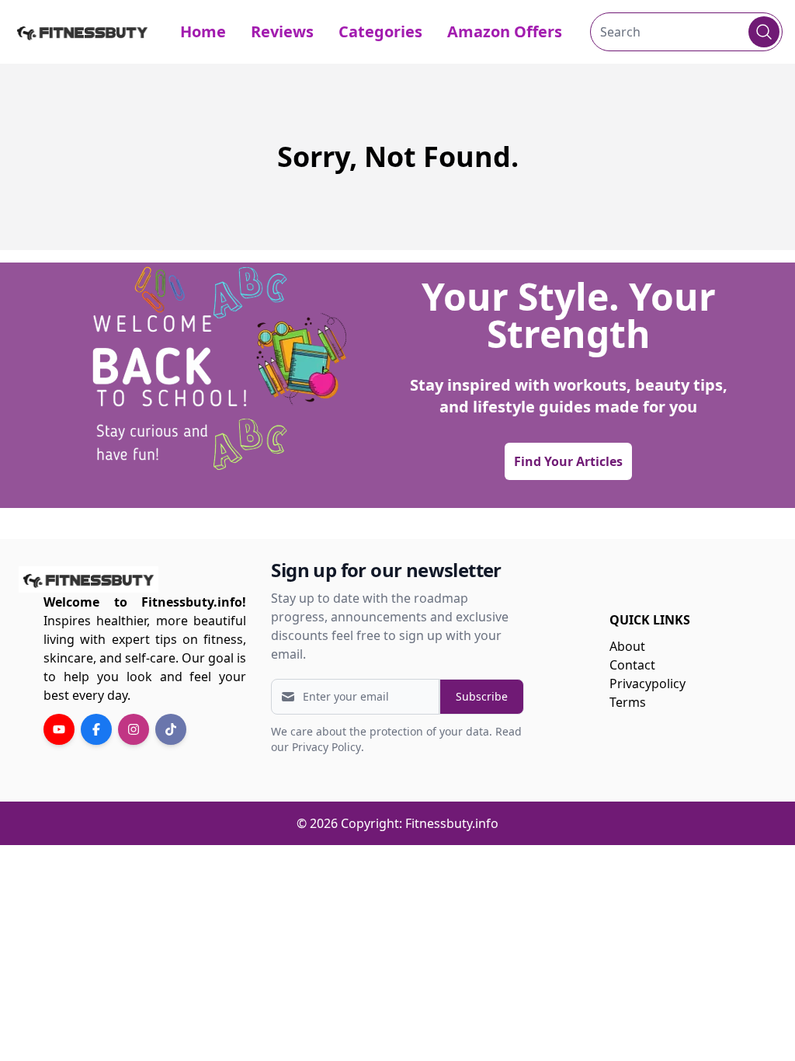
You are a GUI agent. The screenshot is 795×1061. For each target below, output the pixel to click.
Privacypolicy (647, 683)
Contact (632, 664)
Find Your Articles (568, 461)
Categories (380, 31)
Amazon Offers (504, 31)
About (627, 646)
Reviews (282, 31)
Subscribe (482, 696)
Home (203, 31)
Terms (627, 702)
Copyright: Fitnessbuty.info (419, 823)
